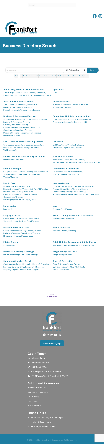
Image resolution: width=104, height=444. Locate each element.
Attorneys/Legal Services (63, 209)
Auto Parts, (83, 105)
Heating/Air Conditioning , (76, 192)
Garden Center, (59, 192)
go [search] (94, 70)
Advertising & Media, (11, 93)
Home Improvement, (76, 194)
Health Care (9, 183)
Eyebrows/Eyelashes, (11, 233)
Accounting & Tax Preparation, (15, 119)
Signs (49, 95)
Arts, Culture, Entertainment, (15, 105)
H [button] (39, 76)
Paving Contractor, (31, 147)
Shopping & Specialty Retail (17, 261)
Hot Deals (32, 401)
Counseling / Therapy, (23, 130)
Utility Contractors (86, 245)
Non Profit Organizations (13, 159)
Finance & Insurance (63, 156)
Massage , (17, 236)
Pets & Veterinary (62, 227)
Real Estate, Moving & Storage (18, 251)
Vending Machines (10, 177)
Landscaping (9, 206)
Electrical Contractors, (35, 145)
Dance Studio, (33, 105)
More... (19, 135)
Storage (34, 255)
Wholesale (70, 218)
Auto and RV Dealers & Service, (65, 105)
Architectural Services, (38, 119)
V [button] (76, 76)
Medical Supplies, (31, 194)
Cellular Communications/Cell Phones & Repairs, (72, 119)
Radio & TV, (27, 95)
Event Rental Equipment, (13, 107)
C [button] (26, 76)
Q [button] (63, 76)
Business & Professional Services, (16, 122)
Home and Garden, (60, 194)
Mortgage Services (92, 162)
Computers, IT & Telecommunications (71, 116)
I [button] (42, 76)
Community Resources (38, 391)
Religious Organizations (65, 251)
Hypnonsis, (7, 236)
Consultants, (8, 130)
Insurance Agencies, (61, 162)
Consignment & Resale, (12, 264)
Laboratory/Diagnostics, (13, 194)
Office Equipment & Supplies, (32, 267)
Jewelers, (15, 267)
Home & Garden (61, 183)
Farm (55, 93)
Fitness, (77, 264)
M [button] (52, 76)
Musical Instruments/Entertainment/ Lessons (21, 110)
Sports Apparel (33, 269)
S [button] (68, 76)
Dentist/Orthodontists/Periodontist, (18, 189)
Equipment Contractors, (13, 147)
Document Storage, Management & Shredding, (22, 133)
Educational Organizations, (63, 147)
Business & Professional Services (20, 116)
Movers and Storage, (11, 255)
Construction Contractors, (14, 145)
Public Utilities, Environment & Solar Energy (74, 242)
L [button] (49, 76)
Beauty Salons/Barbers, (12, 231)
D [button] (29, 76)
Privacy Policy (34, 405)
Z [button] (87, 76)
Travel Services (33, 221)
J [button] (44, 76)
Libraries (78, 147)
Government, (58, 172)
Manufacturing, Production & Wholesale (73, 215)
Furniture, (7, 267)
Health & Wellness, (11, 192)
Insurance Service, (76, 162)
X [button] (82, 76)
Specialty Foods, (10, 174)
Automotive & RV (61, 101)
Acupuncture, (9, 186)
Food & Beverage (12, 168)
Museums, (28, 107)
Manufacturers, (59, 218)
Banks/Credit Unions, (61, 159)
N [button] (55, 76)
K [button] (46, 76)
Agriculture (58, 89)
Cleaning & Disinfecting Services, (16, 127)
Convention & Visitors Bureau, (15, 218)
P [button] (60, 76)
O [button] (58, 76)
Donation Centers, (60, 186)
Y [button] (84, 76)
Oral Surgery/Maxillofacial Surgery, (17, 200)
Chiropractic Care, (22, 186)
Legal (55, 206)
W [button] (79, 76)
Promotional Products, (12, 95)
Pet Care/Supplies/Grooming (64, 231)
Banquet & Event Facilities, (14, 172)
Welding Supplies (10, 150)
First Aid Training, (41, 189)
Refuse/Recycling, (60, 245)
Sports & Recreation (63, 261)
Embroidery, (41, 93)
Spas (31, 236)
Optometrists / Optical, (13, 197)
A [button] (21, 76)
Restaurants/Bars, (41, 172)
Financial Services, (77, 159)
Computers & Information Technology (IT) (70, 122)
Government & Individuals (66, 168)
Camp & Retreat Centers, (63, 264)
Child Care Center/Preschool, (64, 145)
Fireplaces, (89, 186)
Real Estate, (25, 255)
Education (58, 141)
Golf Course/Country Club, (63, 267)
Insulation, (90, 194)
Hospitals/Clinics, (26, 192)
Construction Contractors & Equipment (23, 141)
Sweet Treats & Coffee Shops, (29, 174)
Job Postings (34, 396)
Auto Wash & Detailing (62, 107)
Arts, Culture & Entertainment (18, 101)
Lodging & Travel (11, 215)
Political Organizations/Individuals (66, 174)
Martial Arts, (80, 267)
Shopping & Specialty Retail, (14, 269)
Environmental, (9, 135)
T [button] (71, 76)
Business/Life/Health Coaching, (15, 125)
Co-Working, (35, 127)
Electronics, (27, 264)
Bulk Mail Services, (28, 93)
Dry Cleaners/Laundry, (32, 231)
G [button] (37, 76)
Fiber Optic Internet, (76, 186)
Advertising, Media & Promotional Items (23, 89)
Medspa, (24, 236)
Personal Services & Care (16, 227)
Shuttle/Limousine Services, (14, 221)
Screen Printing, (39, 95)
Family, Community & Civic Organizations (24, 156)
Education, (81, 145)
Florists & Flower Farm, (41, 264)
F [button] (34, 76)
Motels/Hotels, (35, 218)
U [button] (73, 76)
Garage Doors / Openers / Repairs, (74, 189)
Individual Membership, (73, 172)
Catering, (29, 172)
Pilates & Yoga (10, 242)
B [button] (23, 76)
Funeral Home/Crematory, (31, 233)
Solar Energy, (73, 245)
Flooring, (56, 189)
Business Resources (37, 387)
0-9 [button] (16, 76)
